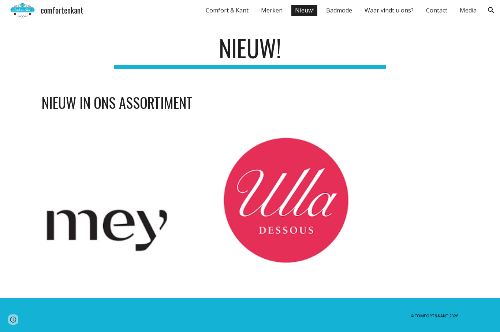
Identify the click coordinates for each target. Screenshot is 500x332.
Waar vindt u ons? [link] (389, 10)
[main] (250, 51)
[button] (491, 10)
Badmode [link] (339, 10)
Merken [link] (272, 10)
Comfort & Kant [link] (227, 10)
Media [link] (468, 10)
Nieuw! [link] (304, 10)
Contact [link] (436, 10)
